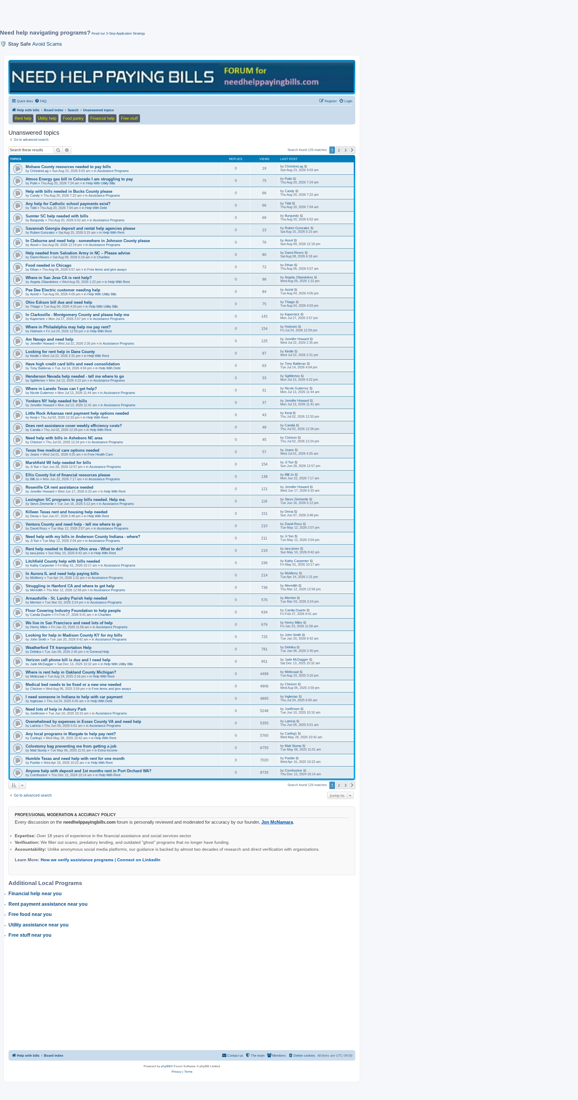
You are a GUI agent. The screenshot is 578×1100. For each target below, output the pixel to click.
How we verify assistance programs (77, 859)
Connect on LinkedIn (138, 859)
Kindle (34, 356)
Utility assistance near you (38, 924)
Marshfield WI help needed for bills (58, 462)
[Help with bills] (182, 76)
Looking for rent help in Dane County (60, 351)
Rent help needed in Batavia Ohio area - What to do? (74, 549)
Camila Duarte (40, 614)
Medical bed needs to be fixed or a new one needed (73, 684)
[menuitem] (41, 101)
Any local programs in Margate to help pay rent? (71, 734)
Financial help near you (35, 893)
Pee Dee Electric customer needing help (63, 290)
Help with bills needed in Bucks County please (69, 191)
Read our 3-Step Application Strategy (118, 33)
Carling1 (36, 738)
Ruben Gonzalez (42, 232)
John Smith (38, 639)
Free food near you (30, 914)
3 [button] (345, 150)
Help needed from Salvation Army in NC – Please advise (78, 253)
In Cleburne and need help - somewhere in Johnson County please (88, 240)
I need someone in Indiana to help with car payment (74, 697)
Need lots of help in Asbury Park (56, 709)
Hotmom (36, 331)
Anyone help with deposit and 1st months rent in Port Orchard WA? (88, 771)
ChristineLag (39, 171)
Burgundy (37, 220)
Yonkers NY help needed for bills (56, 401)
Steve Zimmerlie (42, 503)
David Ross (38, 528)
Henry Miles (39, 627)
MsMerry (36, 577)
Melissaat (37, 676)
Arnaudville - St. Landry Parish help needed (66, 598)
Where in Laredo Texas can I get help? (61, 388)
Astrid (34, 294)
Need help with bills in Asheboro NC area (64, 438)
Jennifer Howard (42, 343)
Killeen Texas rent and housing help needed (66, 512)
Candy (35, 195)
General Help (99, 651)
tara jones (37, 553)
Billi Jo (34, 479)
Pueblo (35, 762)
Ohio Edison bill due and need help (59, 302)
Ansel (34, 245)
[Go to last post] (306, 166)
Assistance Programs (113, 171)
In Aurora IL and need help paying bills (62, 573)
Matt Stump (38, 750)
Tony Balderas (40, 368)
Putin (33, 183)
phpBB (166, 1066)
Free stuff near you (29, 935)
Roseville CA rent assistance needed (59, 487)
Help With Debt (96, 208)
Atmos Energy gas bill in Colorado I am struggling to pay (79, 179)
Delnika (35, 651)
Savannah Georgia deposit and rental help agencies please (80, 228)
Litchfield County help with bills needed (63, 561)
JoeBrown (37, 713)
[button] (352, 150)
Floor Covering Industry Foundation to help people (73, 610)
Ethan (34, 269)
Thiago (35, 306)
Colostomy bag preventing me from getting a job (71, 746)
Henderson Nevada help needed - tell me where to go (75, 376)
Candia (35, 430)
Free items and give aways (107, 269)
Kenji (33, 417)
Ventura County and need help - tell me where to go (73, 524)
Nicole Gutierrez (42, 393)
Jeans (34, 454)
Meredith (36, 590)
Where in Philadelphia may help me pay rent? (68, 327)
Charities (103, 257)
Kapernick (37, 319)
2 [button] (339, 150)
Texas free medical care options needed (62, 450)
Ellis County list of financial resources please (68, 475)
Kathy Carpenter (42, 565)
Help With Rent (113, 232)
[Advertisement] (146, 17)
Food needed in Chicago (48, 265)
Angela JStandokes (44, 282)
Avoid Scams (47, 44)
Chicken (36, 442)
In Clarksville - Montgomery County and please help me (77, 314)
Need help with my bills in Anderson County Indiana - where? (83, 536)
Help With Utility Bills (100, 183)
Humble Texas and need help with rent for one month (75, 758)
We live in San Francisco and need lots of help (69, 623)
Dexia (34, 516)
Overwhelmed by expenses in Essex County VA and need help (83, 721)
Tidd (33, 208)
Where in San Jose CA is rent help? (59, 277)
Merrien (35, 602)
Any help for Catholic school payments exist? (68, 203)
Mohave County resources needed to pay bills (68, 166)
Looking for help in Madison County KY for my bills (74, 635)
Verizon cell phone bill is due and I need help (68, 660)
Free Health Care (100, 454)
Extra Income (107, 750)
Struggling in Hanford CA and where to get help (70, 586)
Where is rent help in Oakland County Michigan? (71, 672)
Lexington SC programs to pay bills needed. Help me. (76, 499)
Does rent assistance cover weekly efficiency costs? (74, 425)
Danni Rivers (39, 257)
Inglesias (36, 701)
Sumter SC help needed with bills (57, 216)
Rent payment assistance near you (48, 904)
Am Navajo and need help (49, 339)
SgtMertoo (37, 380)
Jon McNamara (277, 822)
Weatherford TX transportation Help (59, 647)
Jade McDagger (42, 664)
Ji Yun (34, 467)
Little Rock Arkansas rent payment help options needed (77, 413)
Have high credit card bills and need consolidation (73, 364)
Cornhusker (39, 775)
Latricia (35, 725)
